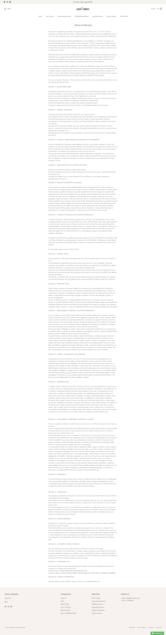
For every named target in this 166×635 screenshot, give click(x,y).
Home (40, 16)
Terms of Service (66, 607)
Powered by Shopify (20, 627)
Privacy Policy (65, 604)
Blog (6, 602)
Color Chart (151, 627)
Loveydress (12, 627)
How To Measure (141, 627)
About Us (7, 598)
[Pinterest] (10, 2)
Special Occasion (98, 16)
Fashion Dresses (111, 16)
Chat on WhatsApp (128, 600)
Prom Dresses (50, 16)
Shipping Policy (65, 610)
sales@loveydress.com (133, 598)
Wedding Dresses (97, 604)
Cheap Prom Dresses (98, 610)
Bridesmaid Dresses (98, 607)
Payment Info (132, 627)
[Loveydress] (83, 9)
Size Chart (158, 627)
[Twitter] (4, 2)
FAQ (62, 601)
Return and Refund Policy (68, 613)
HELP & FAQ (124, 16)
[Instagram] (7, 2)
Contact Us (158, 633)
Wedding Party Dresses (82, 16)
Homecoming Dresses (64, 16)
